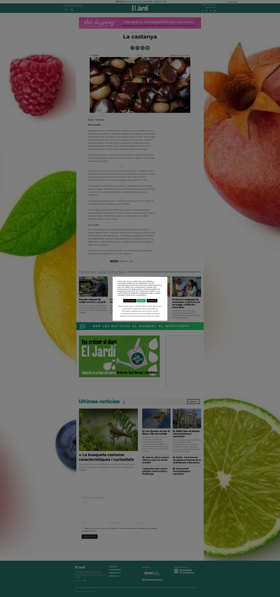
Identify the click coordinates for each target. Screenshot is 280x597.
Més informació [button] (130, 301)
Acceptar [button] (141, 301)
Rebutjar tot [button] (152, 301)
